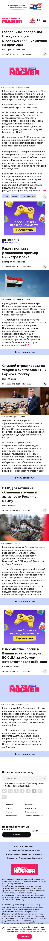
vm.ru (14, 921)
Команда (37, 854)
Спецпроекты (30, 812)
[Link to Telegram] (28, 791)
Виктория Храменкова (13, 49)
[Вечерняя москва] (24, 869)
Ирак (14, 196)
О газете (18, 846)
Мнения (9, 812)
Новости (9, 804)
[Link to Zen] (22, 791)
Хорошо (24, 936)
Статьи (8, 808)
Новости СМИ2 (10, 242)
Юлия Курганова (10, 666)
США (6, 196)
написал (6, 129)
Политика (26, 54)
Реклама (29, 846)
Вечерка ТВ (29, 804)
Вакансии (26, 854)
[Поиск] (38, 20)
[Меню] (44, 20)
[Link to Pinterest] (4, 797)
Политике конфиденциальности (31, 931)
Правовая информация (30, 858)
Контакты (12, 858)
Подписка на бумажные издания (24, 850)
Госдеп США (28, 196)
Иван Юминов (9, 379)
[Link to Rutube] (40, 791)
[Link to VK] (10, 791)
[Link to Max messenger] (4, 791)
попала (14, 157)
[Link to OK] (16, 791)
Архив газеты (30, 808)
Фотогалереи (11, 815)
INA (27, 345)
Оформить (16, 835)
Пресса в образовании (34, 815)
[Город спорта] (32, 20)
